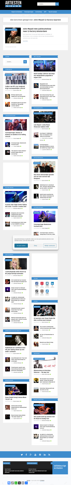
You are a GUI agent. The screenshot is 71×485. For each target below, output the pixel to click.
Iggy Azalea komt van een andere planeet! (14, 471)
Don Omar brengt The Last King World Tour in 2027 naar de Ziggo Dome (47, 96)
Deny (35, 245)
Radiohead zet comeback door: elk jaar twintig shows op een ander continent (47, 186)
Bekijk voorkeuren (50, 245)
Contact (42, 480)
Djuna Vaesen (16, 90)
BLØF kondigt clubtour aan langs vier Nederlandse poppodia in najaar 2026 (44, 75)
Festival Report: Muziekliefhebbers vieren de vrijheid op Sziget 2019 (47, 146)
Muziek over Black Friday (46, 342)
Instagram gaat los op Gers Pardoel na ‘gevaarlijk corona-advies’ (18, 104)
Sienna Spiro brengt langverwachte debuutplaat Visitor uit (19, 407)
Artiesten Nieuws (46, 79)
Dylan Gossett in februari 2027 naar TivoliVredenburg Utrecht (18, 289)
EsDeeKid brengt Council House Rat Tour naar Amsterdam (18, 310)
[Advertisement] (16, 173)
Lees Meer (25, 41)
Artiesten (42, 15)
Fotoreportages (28, 12)
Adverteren (34, 15)
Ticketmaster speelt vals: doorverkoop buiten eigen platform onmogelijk (18, 369)
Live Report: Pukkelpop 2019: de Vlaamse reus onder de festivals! (46, 135)
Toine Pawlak (16, 138)
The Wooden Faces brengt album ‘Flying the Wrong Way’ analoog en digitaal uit (47, 380)
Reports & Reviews (17, 12)
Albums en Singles (39, 359)
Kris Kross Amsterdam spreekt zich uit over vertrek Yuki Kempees (44, 176)
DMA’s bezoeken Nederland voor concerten (38, 471)
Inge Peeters (8, 469)
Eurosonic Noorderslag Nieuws (43, 113)
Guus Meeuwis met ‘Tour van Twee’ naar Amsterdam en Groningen (19, 359)
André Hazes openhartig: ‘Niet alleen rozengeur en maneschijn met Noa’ (47, 196)
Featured (36, 213)
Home (28, 480)
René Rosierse (45, 128)
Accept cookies (21, 245)
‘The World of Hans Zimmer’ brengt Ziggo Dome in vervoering (18, 152)
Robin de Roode (17, 107)
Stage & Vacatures (17, 15)
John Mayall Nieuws (11, 29)
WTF (45, 12)
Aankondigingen (38, 62)
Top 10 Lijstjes (53, 12)
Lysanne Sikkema (46, 149)
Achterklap (39, 12)
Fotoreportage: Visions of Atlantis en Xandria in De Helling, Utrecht (15, 134)
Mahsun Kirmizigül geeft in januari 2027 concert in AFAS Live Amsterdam (19, 319)
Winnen (27, 15)
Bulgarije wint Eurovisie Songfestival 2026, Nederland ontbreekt (17, 214)
